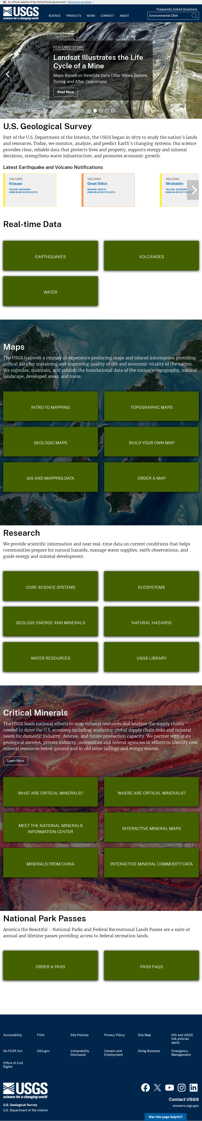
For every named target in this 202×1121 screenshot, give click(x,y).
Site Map (144, 1035)
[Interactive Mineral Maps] (151, 827)
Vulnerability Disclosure (79, 1053)
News (91, 15)
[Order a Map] (151, 477)
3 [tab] (101, 110)
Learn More (15, 761)
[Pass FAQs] (151, 965)
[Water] (50, 291)
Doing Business (149, 1051)
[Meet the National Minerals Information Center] (50, 827)
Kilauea (15, 184)
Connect (107, 15)
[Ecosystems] (151, 586)
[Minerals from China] (50, 862)
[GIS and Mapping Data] (50, 477)
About (124, 15)
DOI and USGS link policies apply (182, 1038)
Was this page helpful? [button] (166, 1117)
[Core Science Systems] (50, 586)
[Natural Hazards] (151, 621)
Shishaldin (174, 184)
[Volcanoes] (151, 255)
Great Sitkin (97, 184)
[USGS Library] (151, 657)
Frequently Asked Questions (176, 9)
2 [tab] (95, 110)
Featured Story (68, 47)
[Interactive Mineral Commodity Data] (151, 862)
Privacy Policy (114, 1035)
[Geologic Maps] (50, 441)
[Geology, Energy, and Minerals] (50, 621)
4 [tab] (107, 110)
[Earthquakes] (50, 255)
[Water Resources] (50, 657)
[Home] (21, 19)
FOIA (40, 1035)
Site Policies (79, 1035)
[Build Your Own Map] (151, 441)
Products (73, 15)
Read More (65, 92)
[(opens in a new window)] (145, 1087)
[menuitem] (55, 13)
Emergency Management (181, 1053)
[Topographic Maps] (151, 406)
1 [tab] (89, 110)
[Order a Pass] (50, 965)
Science (55, 15)
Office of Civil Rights (13, 1065)
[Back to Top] (187, 1106)
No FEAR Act (12, 1051)
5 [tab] (113, 110)
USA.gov (43, 1051)
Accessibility (12, 1035)
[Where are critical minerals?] (151, 792)
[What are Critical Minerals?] (50, 792)
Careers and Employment (113, 1053)
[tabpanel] (101, 70)
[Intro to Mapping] (50, 406)
